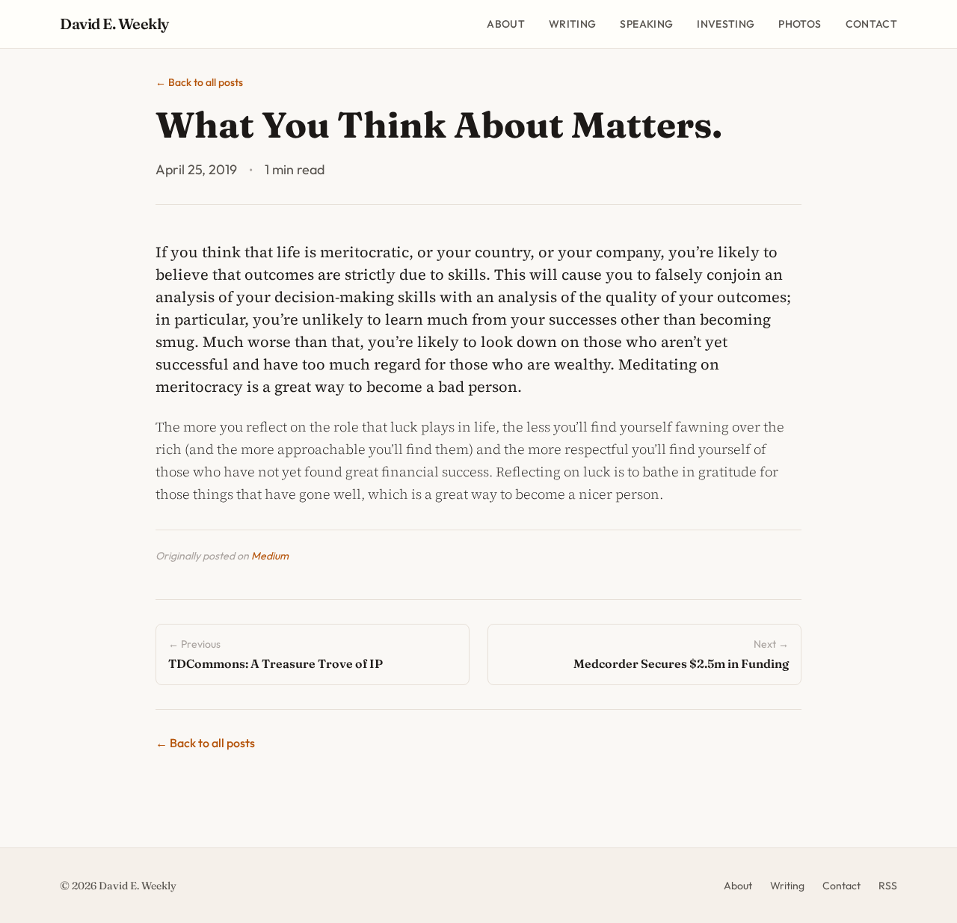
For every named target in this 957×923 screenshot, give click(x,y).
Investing (725, 24)
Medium (270, 555)
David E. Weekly (114, 23)
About (506, 24)
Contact (871, 24)
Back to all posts (199, 82)
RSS (887, 885)
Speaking (646, 24)
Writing (572, 24)
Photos (799, 24)
